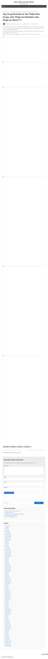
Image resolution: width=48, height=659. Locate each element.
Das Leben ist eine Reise (24, 2)
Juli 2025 (6, 542)
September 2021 (8, 598)
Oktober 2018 (7, 644)
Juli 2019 (6, 630)
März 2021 (7, 607)
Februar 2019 (7, 638)
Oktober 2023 (7, 568)
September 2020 (8, 613)
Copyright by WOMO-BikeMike (7, 656)
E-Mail (5, 482)
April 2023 (7, 574)
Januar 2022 (7, 592)
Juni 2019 (7, 632)
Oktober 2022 (7, 580)
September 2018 (8, 645)
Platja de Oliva (10, 452)
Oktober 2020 (7, 611)
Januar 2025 (7, 549)
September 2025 (8, 539)
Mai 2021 (7, 604)
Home (4, 11)
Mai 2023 (7, 573)
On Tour (6, 11)
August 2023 (7, 571)
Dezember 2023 (8, 567)
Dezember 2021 (8, 593)
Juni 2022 (7, 586)
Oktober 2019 (7, 626)
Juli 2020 (6, 616)
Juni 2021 (7, 602)
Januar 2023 (7, 577)
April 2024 (7, 561)
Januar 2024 (7, 565)
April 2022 (7, 589)
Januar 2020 (7, 623)
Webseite (6, 487)
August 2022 (7, 583)
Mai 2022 (7, 587)
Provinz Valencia (15, 452)
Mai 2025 (7, 545)
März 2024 (7, 562)
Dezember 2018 (8, 641)
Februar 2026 (7, 531)
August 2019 (7, 629)
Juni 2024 (7, 558)
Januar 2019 (7, 639)
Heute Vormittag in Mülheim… (10, 516)
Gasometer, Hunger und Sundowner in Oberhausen (14, 513)
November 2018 (8, 642)
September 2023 (8, 570)
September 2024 (8, 555)
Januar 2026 (7, 533)
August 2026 (7, 525)
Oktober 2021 (7, 596)
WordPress (12, 657)
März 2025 (7, 546)
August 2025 (7, 540)
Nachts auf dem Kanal (9, 512)
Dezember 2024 (8, 550)
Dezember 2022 (8, 579)
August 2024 (7, 556)
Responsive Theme (4, 657)
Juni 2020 (7, 617)
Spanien (19, 452)
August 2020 (7, 614)
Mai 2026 (7, 528)
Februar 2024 (7, 564)
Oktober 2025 (7, 537)
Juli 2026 (6, 527)
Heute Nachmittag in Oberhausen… (11, 515)
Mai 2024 (7, 559)
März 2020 (7, 620)
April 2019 (7, 635)
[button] (6, 446)
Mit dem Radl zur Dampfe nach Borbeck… (13, 510)
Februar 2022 (7, 590)
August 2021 (7, 599)
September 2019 (8, 627)
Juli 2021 (6, 601)
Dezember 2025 (8, 534)
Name (5, 477)
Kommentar (6, 465)
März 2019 (7, 636)
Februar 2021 (7, 608)
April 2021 (7, 605)
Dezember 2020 (8, 610)
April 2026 (7, 530)
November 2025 (8, 536)
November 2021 (8, 595)
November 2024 (8, 552)
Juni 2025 (7, 543)
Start (3, 6)
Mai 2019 (7, 633)
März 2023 (7, 576)
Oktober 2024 (7, 553)
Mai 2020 (7, 619)
